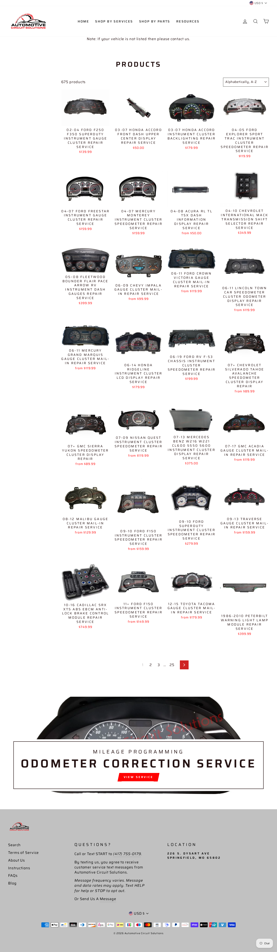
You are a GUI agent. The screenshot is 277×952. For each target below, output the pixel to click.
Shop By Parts (154, 21)
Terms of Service (23, 852)
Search (14, 845)
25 (172, 665)
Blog (12, 883)
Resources (188, 21)
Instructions (19, 868)
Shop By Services (114, 21)
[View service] (138, 745)
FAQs (13, 875)
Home (83, 21)
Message (108, 899)
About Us (16, 860)
